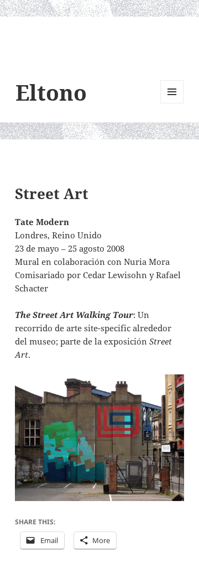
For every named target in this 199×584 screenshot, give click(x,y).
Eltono (51, 92)
